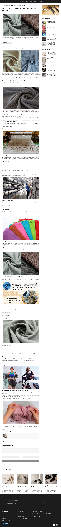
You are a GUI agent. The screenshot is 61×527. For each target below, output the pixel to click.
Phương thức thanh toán (21, 516)
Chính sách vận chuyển (35, 513)
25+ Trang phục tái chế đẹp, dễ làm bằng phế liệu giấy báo (51, 33)
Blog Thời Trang (8, 441)
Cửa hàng (35, 1)
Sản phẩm (27, 1)
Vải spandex (4, 46)
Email (23, 454)
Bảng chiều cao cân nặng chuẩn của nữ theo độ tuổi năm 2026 (51, 28)
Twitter (38, 441)
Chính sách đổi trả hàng (35, 514)
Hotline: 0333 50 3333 (22, 518)
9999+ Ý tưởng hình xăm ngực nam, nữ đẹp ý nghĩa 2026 (51, 59)
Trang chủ (23, 1)
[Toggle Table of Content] (10, 42)
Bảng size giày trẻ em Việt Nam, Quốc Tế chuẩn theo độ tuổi (51, 75)
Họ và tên (3, 454)
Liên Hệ (41, 1)
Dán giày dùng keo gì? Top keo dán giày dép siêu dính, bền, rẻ (52, 23)
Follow (3, 520)
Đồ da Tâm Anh (11, 39)
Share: (31, 441)
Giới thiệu (31, 1)
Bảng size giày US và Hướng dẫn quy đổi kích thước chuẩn (51, 44)
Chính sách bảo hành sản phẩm (36, 516)
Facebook (35, 441)
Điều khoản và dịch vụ (20, 513)
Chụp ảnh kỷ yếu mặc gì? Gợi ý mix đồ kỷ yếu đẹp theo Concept (51, 54)
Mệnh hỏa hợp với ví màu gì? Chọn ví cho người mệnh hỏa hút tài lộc (51, 64)
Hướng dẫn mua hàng (20, 514)
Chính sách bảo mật (48, 513)
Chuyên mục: (4, 441)
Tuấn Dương (10, 434)
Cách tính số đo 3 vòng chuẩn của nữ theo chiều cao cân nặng (51, 38)
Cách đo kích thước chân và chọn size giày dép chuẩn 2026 (51, 69)
